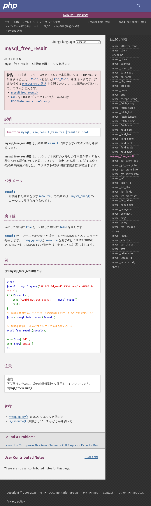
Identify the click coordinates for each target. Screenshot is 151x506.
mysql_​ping (119, 218)
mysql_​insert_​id (121, 182)
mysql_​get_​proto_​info (125, 169)
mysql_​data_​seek (122, 72)
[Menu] (146, 6)
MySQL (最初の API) (67, 26)
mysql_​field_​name (123, 138)
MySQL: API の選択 (34, 83)
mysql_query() (80, 196)
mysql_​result (119, 235)
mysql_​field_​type (122, 152)
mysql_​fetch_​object (123, 121)
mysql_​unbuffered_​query (123, 264)
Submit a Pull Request (64, 445)
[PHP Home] (10, 6)
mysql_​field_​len (121, 134)
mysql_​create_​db (122, 68)
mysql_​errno (119, 90)
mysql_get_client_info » (133, 22)
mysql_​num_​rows (122, 209)
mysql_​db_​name (121, 77)
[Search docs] (138, 6)
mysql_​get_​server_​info (125, 174)
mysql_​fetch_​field (122, 112)
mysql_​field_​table (122, 147)
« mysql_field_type (99, 22)
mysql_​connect (121, 63)
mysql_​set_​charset (123, 244)
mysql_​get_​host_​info (124, 165)
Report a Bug (89, 445)
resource (57, 132)
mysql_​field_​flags (122, 130)
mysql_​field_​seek (122, 143)
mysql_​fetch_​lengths (124, 116)
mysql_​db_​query (121, 81)
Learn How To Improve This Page (25, 445)
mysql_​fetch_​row (122, 125)
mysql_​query (119, 222)
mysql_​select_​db (122, 240)
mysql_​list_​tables (122, 200)
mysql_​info (118, 178)
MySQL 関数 (15, 30)
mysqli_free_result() (24, 92)
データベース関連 (49, 22)
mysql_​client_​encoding (120, 53)
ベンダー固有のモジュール (23, 26)
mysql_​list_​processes (125, 196)
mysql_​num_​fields (123, 205)
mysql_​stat (118, 249)
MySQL (48, 26)
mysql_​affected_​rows (124, 46)
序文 (7, 22)
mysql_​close (119, 59)
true (29, 227)
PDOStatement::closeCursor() (30, 101)
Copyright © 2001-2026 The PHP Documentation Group (42, 492)
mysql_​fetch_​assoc (123, 108)
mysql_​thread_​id (122, 257)
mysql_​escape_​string (124, 99)
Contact (108, 492)
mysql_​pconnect (121, 213)
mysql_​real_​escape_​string (124, 229)
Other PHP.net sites (131, 492)
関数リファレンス (24, 22)
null (14, 97)
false (63, 227)
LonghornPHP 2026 (75, 14)
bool (85, 132)
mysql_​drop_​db (121, 85)
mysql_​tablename (122, 253)
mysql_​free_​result (123, 156)
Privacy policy (16, 501)
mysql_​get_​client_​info (125, 160)
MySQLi (36, 79)
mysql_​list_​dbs (121, 187)
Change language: (63, 42)
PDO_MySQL (62, 79)
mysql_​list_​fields (122, 191)
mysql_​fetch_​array (123, 103)
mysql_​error (119, 94)
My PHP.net (90, 492)
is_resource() (17, 421)
